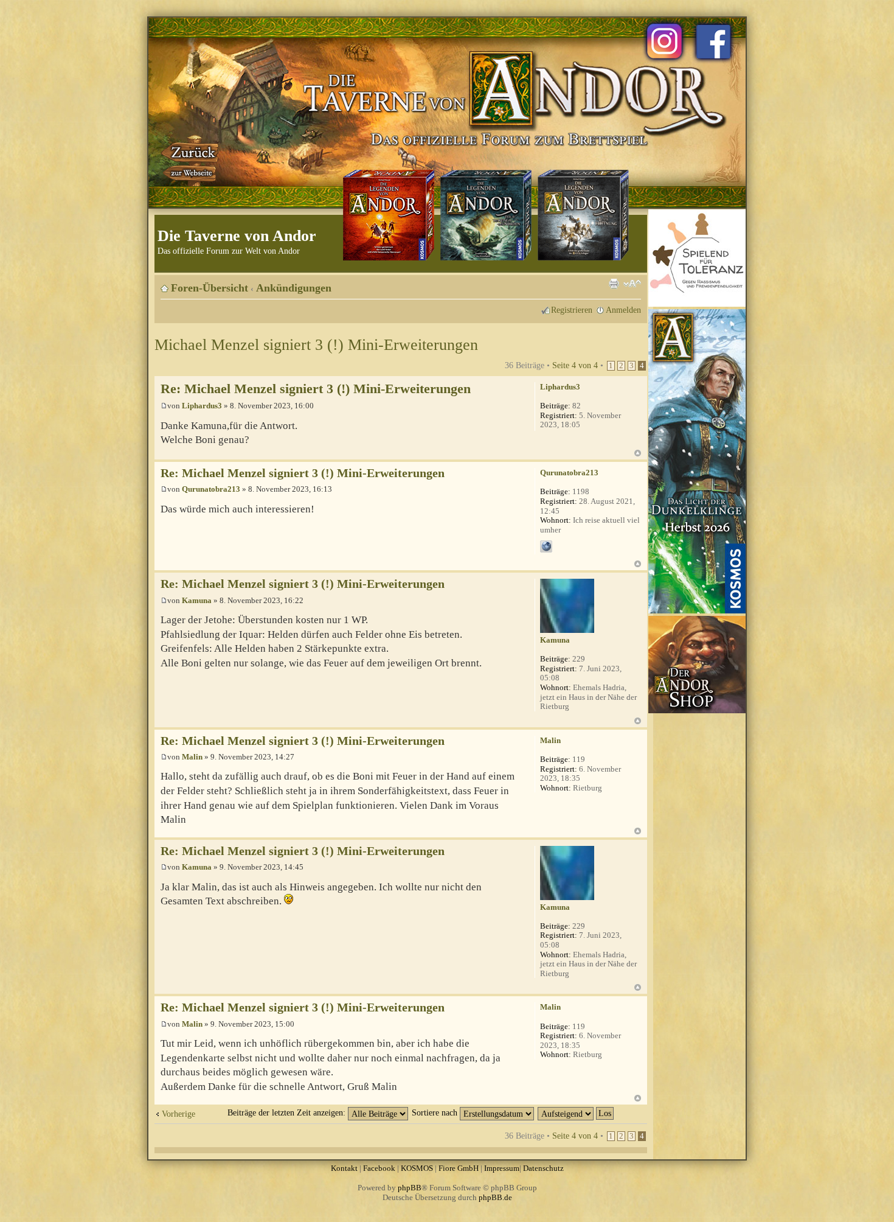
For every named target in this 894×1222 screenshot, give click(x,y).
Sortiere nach (436, 1112)
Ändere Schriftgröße (632, 283)
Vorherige (178, 1114)
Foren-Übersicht (209, 288)
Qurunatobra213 (211, 489)
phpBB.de (495, 1197)
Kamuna (197, 600)
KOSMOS (417, 1168)
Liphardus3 (202, 405)
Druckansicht (613, 283)
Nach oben (637, 453)
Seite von (575, 365)
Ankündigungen (293, 288)
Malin (192, 756)
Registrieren (571, 310)
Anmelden (623, 310)
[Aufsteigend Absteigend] (576, 1112)
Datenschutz (543, 1168)
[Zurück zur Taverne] (191, 160)
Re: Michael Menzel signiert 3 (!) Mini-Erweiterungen (316, 388)
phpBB (409, 1187)
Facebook (379, 1168)
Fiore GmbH (458, 1168)
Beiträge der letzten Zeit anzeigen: (287, 1112)
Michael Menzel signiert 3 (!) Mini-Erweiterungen (316, 345)
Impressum (501, 1168)
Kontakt (344, 1168)
